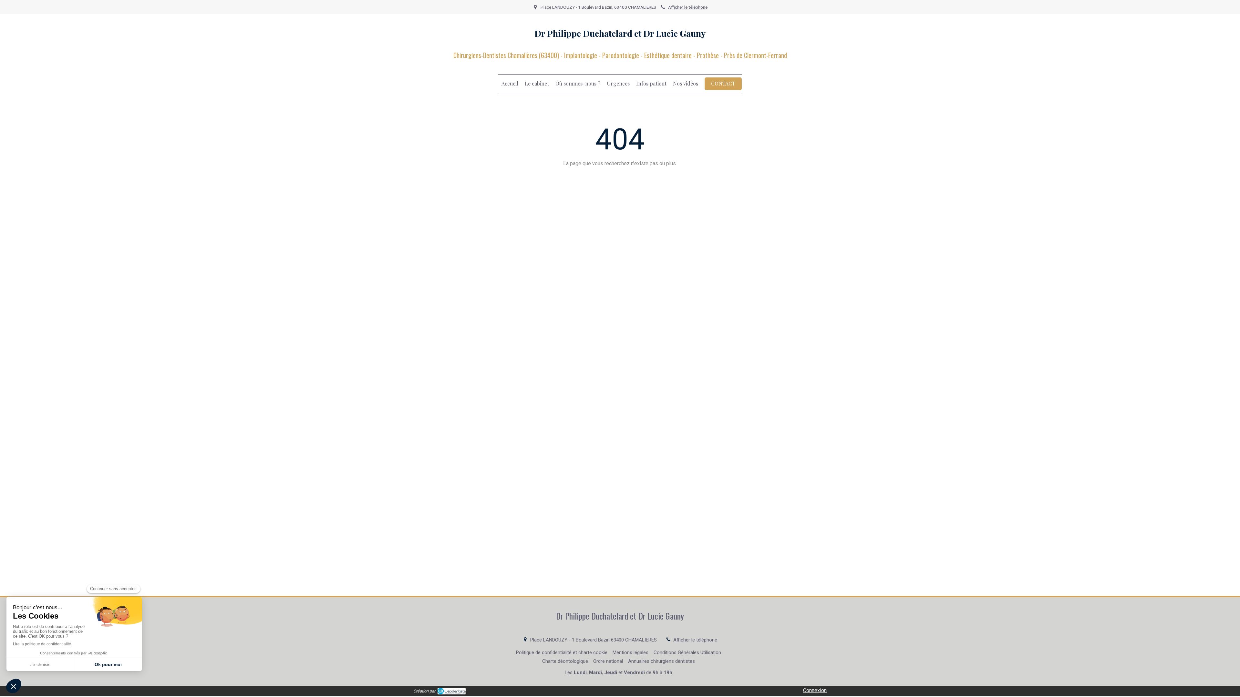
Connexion (815, 690)
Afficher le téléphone (688, 7)
